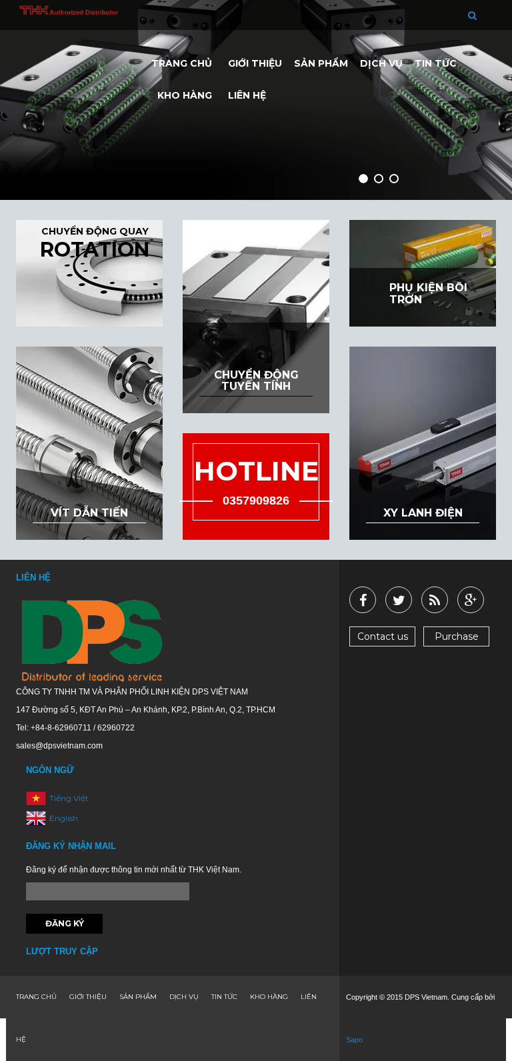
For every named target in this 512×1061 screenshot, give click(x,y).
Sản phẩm (321, 63)
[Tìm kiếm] (472, 15)
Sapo (354, 1040)
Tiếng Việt (69, 798)
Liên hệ (247, 95)
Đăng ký (64, 923)
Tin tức (436, 63)
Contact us (382, 636)
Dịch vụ (381, 63)
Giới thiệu (255, 63)
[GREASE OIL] (439, 318)
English (63, 818)
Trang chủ (181, 63)
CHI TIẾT (135, 242)
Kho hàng (184, 95)
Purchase (457, 636)
